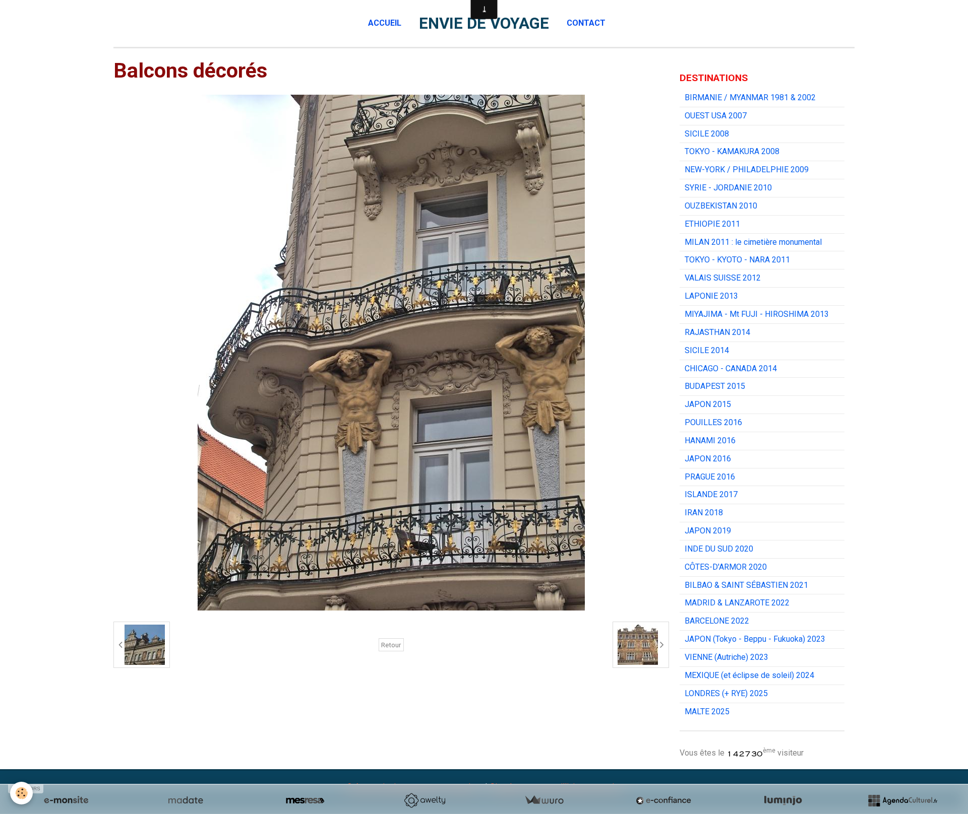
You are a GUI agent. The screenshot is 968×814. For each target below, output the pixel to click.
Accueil (384, 23)
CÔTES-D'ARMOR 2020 (726, 567)
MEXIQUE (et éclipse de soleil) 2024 (749, 675)
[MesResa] (305, 800)
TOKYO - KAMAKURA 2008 (732, 151)
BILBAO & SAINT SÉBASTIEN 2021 (746, 585)
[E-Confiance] (663, 800)
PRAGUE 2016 (710, 477)
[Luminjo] (783, 800)
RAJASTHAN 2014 (717, 332)
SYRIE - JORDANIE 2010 (728, 187)
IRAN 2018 (704, 512)
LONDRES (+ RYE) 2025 (726, 693)
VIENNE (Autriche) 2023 (726, 657)
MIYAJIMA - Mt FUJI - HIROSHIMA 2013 (757, 314)
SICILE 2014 (707, 350)
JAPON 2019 (708, 530)
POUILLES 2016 (713, 422)
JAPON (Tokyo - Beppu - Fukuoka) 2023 (755, 639)
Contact (586, 23)
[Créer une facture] (544, 800)
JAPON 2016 (708, 458)
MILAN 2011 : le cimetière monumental (753, 242)
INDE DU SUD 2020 (719, 549)
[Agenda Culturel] (902, 800)
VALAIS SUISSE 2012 (723, 278)
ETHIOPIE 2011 (712, 224)
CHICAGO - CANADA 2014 (731, 368)
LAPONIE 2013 (711, 296)
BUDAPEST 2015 (715, 386)
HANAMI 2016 (710, 440)
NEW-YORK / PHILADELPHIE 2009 (747, 169)
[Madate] (185, 800)
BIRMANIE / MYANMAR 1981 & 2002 (750, 97)
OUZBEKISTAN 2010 (721, 206)
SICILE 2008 (707, 134)
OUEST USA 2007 (716, 115)
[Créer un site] (66, 800)
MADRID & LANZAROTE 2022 (737, 602)
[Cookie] (21, 793)
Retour (391, 645)
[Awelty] (424, 800)
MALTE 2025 (707, 711)
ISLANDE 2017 (711, 494)
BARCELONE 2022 (717, 621)
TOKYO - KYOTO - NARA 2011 (737, 259)
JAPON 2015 (708, 404)
